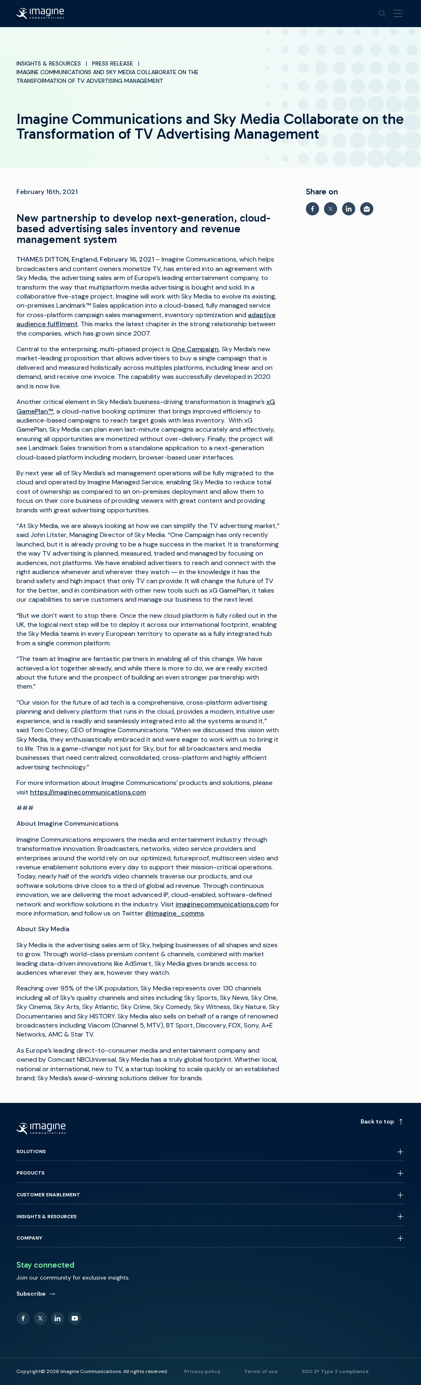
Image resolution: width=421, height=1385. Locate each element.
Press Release (112, 63)
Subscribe (31, 1293)
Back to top (377, 1121)
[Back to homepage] (40, 13)
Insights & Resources (48, 63)
